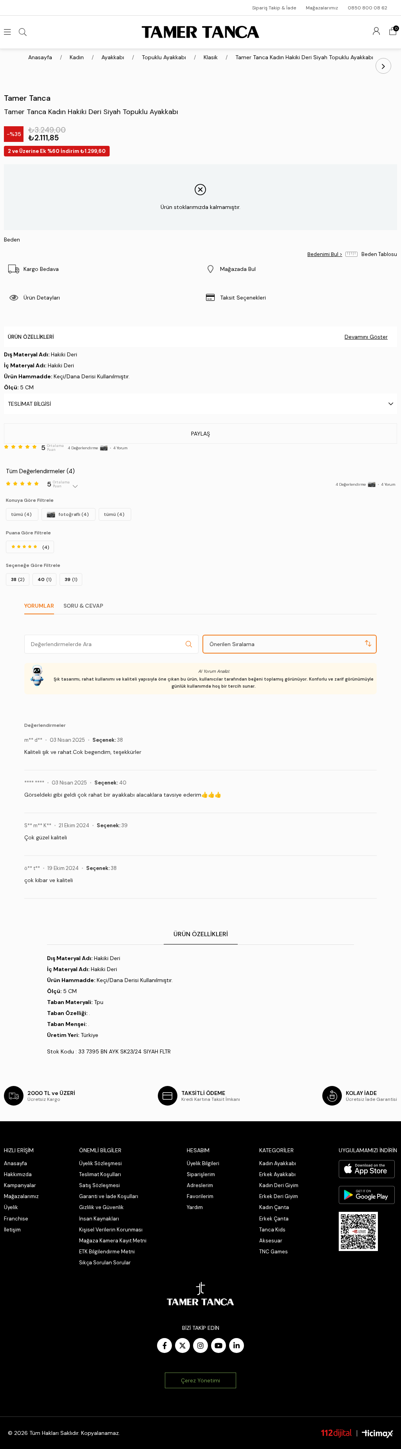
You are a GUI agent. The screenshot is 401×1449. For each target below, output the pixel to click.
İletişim (12, 1229)
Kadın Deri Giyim (278, 1185)
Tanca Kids (272, 1229)
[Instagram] (200, 1345)
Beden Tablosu (379, 254)
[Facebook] (164, 1345)
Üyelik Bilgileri (203, 1163)
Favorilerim (200, 1196)
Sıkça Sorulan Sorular (105, 1262)
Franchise (16, 1218)
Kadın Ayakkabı (277, 1163)
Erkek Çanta (274, 1218)
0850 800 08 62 (367, 8)
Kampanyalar (20, 1185)
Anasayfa (15, 1163)
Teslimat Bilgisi (29, 403)
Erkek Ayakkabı (277, 1174)
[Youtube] (218, 1345)
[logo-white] (200, 1294)
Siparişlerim (201, 1174)
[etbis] (358, 1231)
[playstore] (367, 1195)
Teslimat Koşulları (100, 1174)
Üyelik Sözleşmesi (100, 1163)
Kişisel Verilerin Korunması (111, 1229)
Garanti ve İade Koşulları (108, 1196)
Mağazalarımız (322, 8)
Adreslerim (200, 1185)
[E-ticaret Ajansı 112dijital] (336, 1433)
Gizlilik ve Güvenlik (101, 1207)
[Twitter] (182, 1345)
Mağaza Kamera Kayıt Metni (112, 1240)
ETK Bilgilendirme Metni (107, 1251)
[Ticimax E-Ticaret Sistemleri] (377, 1434)
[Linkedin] (236, 1345)
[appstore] (367, 1169)
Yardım (195, 1207)
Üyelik (11, 1207)
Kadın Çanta (274, 1207)
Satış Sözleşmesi (99, 1185)
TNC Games (273, 1251)
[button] (298, 269)
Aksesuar (270, 1240)
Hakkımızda (18, 1174)
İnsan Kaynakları (99, 1218)
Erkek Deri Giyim (278, 1196)
